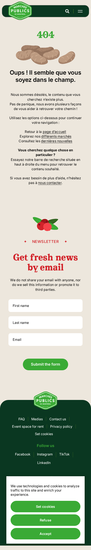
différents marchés (56, 136)
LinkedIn (44, 463)
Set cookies (44, 434)
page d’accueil (54, 131)
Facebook (22, 454)
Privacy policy (61, 426)
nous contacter (50, 183)
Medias (37, 419)
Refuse (45, 520)
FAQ (21, 419)
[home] (20, 19)
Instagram (45, 454)
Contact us (57, 419)
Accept (45, 534)
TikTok (64, 454)
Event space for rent (28, 426)
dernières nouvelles (56, 141)
